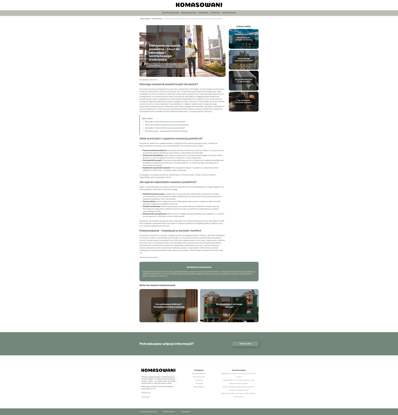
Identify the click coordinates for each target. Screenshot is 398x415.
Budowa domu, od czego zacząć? (229, 305)
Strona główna (145, 19)
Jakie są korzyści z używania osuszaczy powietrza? (167, 125)
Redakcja (146, 392)
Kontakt (145, 397)
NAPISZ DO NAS (245, 344)
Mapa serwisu (169, 412)
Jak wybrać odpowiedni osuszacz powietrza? (164, 128)
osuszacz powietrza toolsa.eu (156, 226)
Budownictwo (189, 13)
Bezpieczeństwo (170, 13)
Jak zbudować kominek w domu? (244, 101)
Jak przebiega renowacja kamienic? (243, 60)
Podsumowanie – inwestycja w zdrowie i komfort (166, 131)
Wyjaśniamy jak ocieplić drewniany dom (243, 39)
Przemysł (215, 13)
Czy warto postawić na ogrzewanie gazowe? (243, 80)
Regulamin (186, 412)
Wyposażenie (229, 13)
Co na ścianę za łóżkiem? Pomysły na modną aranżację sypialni (169, 305)
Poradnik (203, 13)
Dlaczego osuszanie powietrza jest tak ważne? (165, 122)
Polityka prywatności (148, 412)
